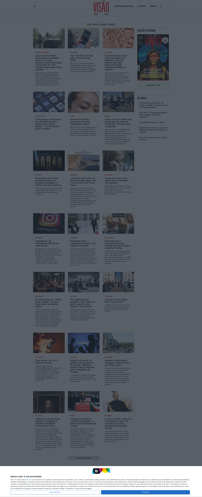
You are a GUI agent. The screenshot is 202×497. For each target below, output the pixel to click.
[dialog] (101, 481)
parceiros (29, 479)
